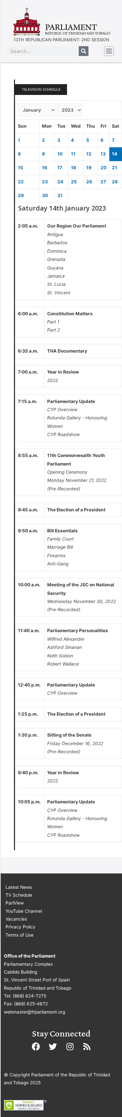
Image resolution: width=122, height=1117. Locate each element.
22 (21, 181)
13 (103, 153)
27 (103, 181)
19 (88, 167)
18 (73, 167)
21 (114, 167)
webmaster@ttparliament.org (34, 1012)
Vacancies (16, 919)
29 (21, 195)
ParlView (15, 903)
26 (89, 181)
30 (45, 195)
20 (103, 167)
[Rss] (87, 1046)
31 (59, 195)
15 (20, 167)
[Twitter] (53, 1046)
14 (114, 153)
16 (44, 167)
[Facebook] (36, 1046)
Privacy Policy (20, 926)
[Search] (83, 51)
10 (59, 153)
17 (59, 167)
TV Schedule (19, 895)
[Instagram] (70, 1046)
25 (74, 181)
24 (60, 181)
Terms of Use (20, 935)
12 (88, 153)
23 (45, 181)
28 (115, 181)
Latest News (19, 887)
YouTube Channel (24, 911)
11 (73, 153)
